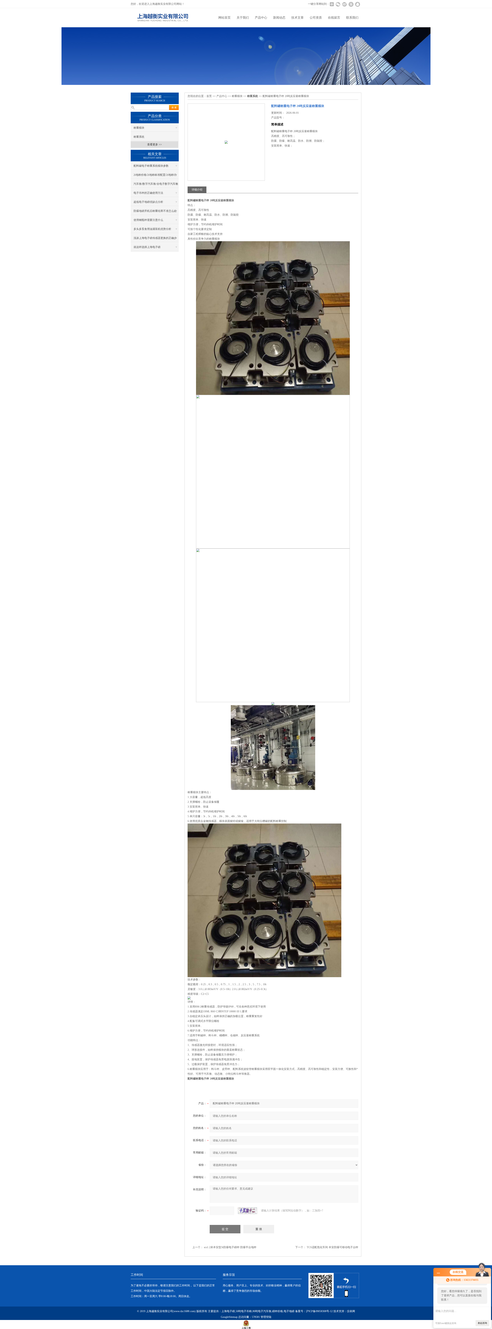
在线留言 (334, 17)
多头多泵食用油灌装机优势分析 (152, 229)
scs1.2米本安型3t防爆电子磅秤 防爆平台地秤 (230, 1247)
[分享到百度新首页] (351, 4)
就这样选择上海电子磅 (147, 247)
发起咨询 (482, 1323)
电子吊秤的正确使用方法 (148, 192)
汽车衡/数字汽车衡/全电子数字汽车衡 (156, 183)
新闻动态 (279, 17)
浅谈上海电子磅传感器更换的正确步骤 (155, 239)
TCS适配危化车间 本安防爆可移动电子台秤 (332, 1247)
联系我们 (352, 17)
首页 (209, 96)
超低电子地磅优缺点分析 (148, 202)
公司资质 (316, 17)
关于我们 (243, 17)
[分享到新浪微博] (344, 4)
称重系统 (139, 136)
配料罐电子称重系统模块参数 (151, 165)
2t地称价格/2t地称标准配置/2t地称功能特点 (155, 176)
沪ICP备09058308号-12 (319, 1311)
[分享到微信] (338, 4)
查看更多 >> (154, 144)
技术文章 (297, 17)
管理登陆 (266, 1317)
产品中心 (261, 17)
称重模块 (139, 127)
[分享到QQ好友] (357, 4)
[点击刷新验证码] (247, 1210)
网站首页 (224, 17)
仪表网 (351, 1311)
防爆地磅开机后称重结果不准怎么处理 (155, 212)
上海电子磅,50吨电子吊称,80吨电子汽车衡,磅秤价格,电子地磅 (257, 1311)
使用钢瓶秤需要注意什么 (148, 220)
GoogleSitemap (229, 1317)
